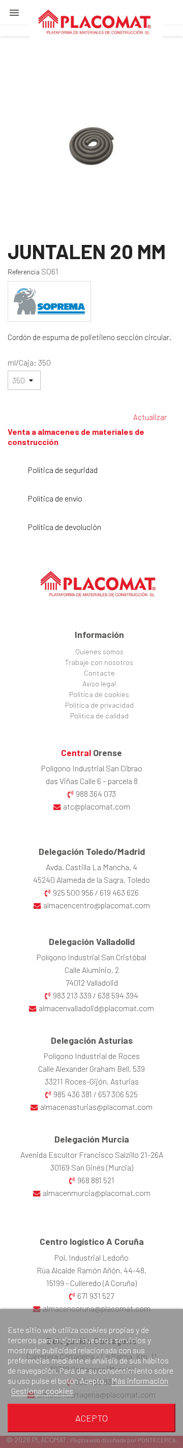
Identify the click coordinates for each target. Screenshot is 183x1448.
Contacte (99, 673)
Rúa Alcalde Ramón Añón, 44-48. (91, 1270)
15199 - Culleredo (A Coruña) (91, 1283)
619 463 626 (119, 892)
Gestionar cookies (42, 1391)
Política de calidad (99, 715)
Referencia (24, 271)
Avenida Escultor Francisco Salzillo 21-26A (91, 1154)
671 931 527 (95, 1295)
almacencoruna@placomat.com (96, 1308)
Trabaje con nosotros (99, 662)
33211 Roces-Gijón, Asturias (92, 1081)
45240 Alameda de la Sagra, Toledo (91, 879)
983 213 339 (72, 995)
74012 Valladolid (92, 982)
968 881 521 (95, 1180)
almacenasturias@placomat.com (96, 1106)
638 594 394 (118, 995)
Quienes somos (99, 651)
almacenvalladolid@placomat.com (96, 1008)
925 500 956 (73, 892)
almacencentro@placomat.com (96, 905)
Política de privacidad (99, 705)
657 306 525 (118, 1094)
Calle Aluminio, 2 (92, 969)
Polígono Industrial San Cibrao (91, 768)
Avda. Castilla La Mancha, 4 (91, 867)
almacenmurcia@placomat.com (96, 1193)
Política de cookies (99, 694)
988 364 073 (96, 793)
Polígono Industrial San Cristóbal (91, 957)
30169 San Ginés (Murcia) (91, 1167)
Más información (139, 1380)
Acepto (91, 1418)
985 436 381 (72, 1094)
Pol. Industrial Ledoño (91, 1257)
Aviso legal (99, 683)
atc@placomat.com (96, 806)
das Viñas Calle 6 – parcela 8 (92, 781)
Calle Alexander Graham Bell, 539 (91, 1068)
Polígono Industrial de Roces (92, 1056)
